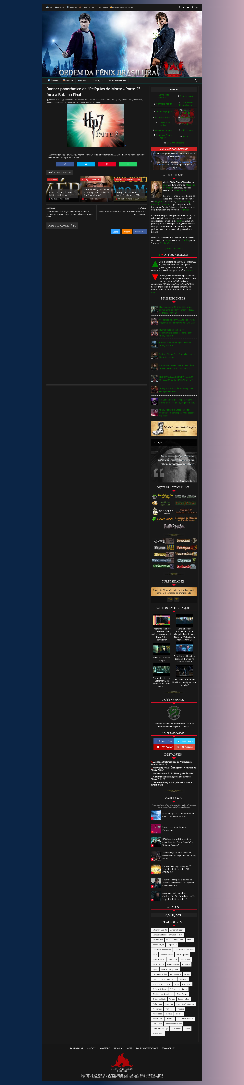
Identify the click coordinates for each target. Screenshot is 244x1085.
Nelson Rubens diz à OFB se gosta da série (172, 773)
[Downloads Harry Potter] (163, 519)
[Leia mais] (189, 270)
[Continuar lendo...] (174, 248)
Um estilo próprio (164, 111)
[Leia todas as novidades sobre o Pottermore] (175, 526)
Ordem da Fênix (181, 190)
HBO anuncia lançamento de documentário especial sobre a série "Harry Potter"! (175, 332)
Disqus (115, 232)
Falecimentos (175, 974)
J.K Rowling (183, 979)
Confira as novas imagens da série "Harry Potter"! (175, 344)
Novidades (137, 99)
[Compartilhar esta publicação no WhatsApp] (128, 164)
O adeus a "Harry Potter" (164, 136)
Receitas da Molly (117, 80)
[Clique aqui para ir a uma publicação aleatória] (174, 428)
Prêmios (180, 1009)
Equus (155, 969)
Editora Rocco (158, 964)
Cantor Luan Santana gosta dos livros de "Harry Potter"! (171, 777)
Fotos (130, 99)
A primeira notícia (164, 103)
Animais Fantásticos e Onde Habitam (167, 935)
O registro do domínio (164, 124)
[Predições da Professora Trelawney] (186, 511)
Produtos (169, 1004)
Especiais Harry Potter (170, 969)
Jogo (168, 984)
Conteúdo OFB (88, 7)
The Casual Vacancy (185, 1019)
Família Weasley (167, 243)
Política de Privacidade (122, 7)
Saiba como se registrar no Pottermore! (174, 828)
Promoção (169, 1009)
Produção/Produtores (185, 1004)
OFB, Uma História (175, 142)
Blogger (127, 232)
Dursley (185, 240)
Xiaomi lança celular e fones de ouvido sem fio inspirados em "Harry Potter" (179, 855)
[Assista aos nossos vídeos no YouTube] (188, 7)
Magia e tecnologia (186, 111)
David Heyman (158, 959)
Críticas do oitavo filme (162, 949)
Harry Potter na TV (168, 979)
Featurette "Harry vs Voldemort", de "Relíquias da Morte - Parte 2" (161, 682)
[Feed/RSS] (197, 7)
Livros (68, 80)
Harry (167, 240)
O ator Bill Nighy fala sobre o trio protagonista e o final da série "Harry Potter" (96, 192)
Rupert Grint (157, 1019)
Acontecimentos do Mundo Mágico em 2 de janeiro (61, 193)
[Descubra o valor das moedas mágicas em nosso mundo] (187, 519)
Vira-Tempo (176, 1028)
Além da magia (186, 96)
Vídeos (54, 80)
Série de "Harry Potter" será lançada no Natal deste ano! (177, 355)
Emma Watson (173, 964)
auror (165, 185)
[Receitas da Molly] (163, 496)
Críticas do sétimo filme (184, 949)
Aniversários (158, 940)
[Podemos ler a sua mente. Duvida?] (186, 503)
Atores (189, 940)
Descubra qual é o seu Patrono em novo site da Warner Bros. (178, 815)
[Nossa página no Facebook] (179, 7)
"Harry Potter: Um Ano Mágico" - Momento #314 (128, 193)
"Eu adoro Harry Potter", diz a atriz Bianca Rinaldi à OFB (171, 783)
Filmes (83, 80)
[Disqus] (96, 269)
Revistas (169, 1014)
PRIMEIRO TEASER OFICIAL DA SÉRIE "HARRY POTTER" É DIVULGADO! (176, 367)
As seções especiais (164, 117)
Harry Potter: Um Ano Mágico (127, 180)
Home (50, 7)
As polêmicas (187, 117)
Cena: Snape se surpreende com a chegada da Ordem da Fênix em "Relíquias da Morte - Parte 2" (184, 634)
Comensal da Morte (160, 204)
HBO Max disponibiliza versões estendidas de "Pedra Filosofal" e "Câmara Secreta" (177, 842)
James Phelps (158, 984)
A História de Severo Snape (161, 658)
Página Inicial (76, 1048)
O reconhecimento (163, 130)
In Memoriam (187, 130)
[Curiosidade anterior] (170, 599)
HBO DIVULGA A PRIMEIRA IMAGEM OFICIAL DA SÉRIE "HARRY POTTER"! (176, 378)
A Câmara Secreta (160, 930)
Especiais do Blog (160, 974)
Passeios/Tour (184, 999)
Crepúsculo (172, 945)
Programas (157, 1009)
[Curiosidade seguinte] (176, 599)
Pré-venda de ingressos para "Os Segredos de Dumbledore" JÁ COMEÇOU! (177, 869)
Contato (61, 7)
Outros (50, 102)
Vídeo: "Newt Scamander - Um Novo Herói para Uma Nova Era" (184, 682)
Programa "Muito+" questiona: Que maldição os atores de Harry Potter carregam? (162, 634)
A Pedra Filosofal (177, 930)
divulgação (116, 99)
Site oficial (170, 1019)
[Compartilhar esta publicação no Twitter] (86, 164)
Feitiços (98, 80)
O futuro (187, 136)
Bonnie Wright (158, 945)
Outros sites (59, 102)
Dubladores (185, 959)
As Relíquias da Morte (102, 99)
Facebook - (140, 232)
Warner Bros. (70, 102)
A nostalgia (187, 124)
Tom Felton (157, 1024)
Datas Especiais (183, 954)
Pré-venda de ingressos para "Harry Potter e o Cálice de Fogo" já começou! (177, 401)
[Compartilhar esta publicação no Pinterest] (107, 164)
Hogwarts (159, 201)
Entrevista (186, 964)
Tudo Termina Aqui (160, 1028)
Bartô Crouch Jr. (183, 201)
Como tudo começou (163, 96)
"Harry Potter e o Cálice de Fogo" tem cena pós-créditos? (176, 390)
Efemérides (52, 180)
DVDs (155, 954)
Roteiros (179, 1014)
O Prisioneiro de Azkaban (163, 994)
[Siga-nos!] (183, 7)
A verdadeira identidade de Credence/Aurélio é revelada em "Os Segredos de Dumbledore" (179, 896)
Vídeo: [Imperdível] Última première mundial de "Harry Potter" (173, 768)
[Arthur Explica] (163, 503)
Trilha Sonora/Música (173, 1024)
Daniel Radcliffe (167, 954)
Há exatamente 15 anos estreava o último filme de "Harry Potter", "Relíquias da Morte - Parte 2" (178, 310)
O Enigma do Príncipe (178, 989)
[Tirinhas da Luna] (163, 511)
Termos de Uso (168, 1048)
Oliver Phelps (182, 994)
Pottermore (157, 1004)
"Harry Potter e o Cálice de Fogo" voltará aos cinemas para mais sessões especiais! (177, 412)
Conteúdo (105, 1048)
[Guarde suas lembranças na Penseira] (186, 496)
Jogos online (102, 7)
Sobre (129, 1048)
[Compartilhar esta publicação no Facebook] (65, 164)
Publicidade (157, 1014)
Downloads (172, 959)
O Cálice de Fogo (159, 989)
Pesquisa (73, 7)
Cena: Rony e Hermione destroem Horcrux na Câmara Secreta (184, 659)
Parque (172, 999)
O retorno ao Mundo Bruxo (186, 104)
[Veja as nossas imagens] (192, 7)
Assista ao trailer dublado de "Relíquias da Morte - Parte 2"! (171, 763)
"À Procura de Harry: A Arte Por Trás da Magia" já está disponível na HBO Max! (177, 321)
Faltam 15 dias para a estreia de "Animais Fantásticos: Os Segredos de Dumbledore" (178, 882)
